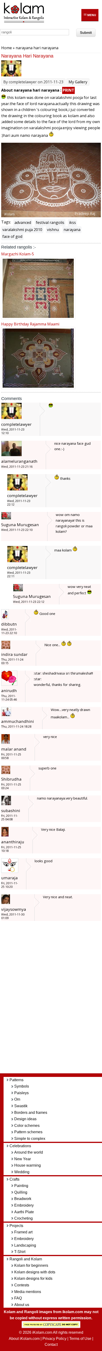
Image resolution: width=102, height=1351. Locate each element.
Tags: (6, 222)
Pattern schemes (28, 1132)
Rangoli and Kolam (25, 1259)
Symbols (21, 1086)
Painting (21, 1186)
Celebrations (20, 1146)
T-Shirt (19, 1252)
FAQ (18, 1298)
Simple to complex (29, 1139)
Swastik (21, 1106)
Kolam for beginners (31, 1265)
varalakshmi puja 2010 (22, 229)
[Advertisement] (54, 999)
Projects (16, 1226)
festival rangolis (50, 222)
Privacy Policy (54, 1339)
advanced (22, 222)
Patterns (16, 1080)
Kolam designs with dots (34, 1272)
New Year (22, 1159)
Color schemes (27, 1126)
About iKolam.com (24, 1339)
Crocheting (23, 1218)
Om (17, 1099)
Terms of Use (80, 1339)
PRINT (68, 90)
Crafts (14, 1179)
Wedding (21, 1172)
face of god (12, 236)
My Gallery (78, 81)
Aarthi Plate (24, 1212)
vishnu (53, 229)
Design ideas (25, 1119)
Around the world (28, 1152)
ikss (72, 222)
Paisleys (21, 1093)
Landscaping (25, 1245)
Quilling (20, 1192)
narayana (72, 229)
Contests (21, 1285)
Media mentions (27, 1292)
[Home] (23, 21)
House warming (27, 1165)
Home (6, 47)
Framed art (23, 1232)
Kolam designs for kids (33, 1278)
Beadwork (22, 1199)
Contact (51, 1344)
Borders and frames (30, 1113)
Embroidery (24, 1205)
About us (21, 1305)
